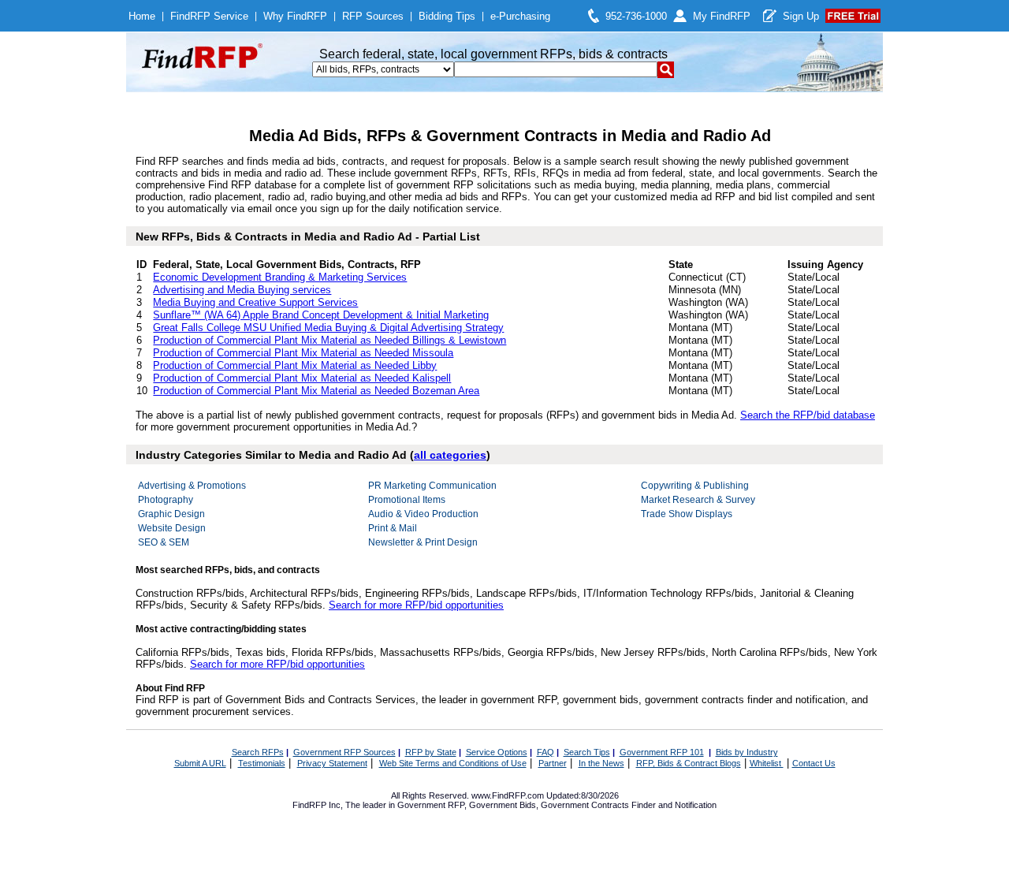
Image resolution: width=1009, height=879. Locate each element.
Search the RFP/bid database (807, 415)
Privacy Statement (332, 763)
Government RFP (430, 805)
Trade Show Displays (686, 514)
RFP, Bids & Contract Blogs (688, 763)
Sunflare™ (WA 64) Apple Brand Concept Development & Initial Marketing (321, 315)
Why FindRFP (295, 16)
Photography (165, 499)
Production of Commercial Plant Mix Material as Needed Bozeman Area (316, 391)
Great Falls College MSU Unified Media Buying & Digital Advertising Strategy (328, 327)
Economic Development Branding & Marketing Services (280, 277)
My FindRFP (721, 16)
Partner (552, 763)
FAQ (545, 752)
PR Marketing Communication (432, 485)
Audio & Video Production (423, 514)
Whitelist (767, 763)
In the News (601, 763)
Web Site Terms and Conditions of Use (453, 763)
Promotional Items (406, 499)
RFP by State (430, 752)
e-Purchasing (520, 16)
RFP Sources (373, 16)
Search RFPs (258, 752)
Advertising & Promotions (192, 485)
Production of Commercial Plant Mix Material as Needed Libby (295, 365)
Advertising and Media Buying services (242, 290)
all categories (450, 455)
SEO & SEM (163, 542)
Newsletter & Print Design (423, 542)
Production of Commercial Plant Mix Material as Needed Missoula (303, 353)
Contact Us (814, 763)
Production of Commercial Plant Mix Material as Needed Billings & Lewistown (329, 340)
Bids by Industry (747, 752)
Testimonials (261, 763)
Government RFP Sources (344, 752)
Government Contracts (585, 805)
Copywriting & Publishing (695, 485)
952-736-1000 (636, 16)
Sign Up (801, 16)
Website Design (172, 528)
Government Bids (502, 805)
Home (141, 16)
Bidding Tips (447, 16)
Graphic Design (171, 514)
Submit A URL (200, 763)
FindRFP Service (209, 16)
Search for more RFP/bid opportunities (416, 605)
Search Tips (587, 752)
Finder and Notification (674, 805)
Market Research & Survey (698, 499)
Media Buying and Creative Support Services (255, 302)
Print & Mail (392, 528)
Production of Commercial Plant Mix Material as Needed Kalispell (302, 378)
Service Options (496, 752)
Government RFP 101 (662, 752)
